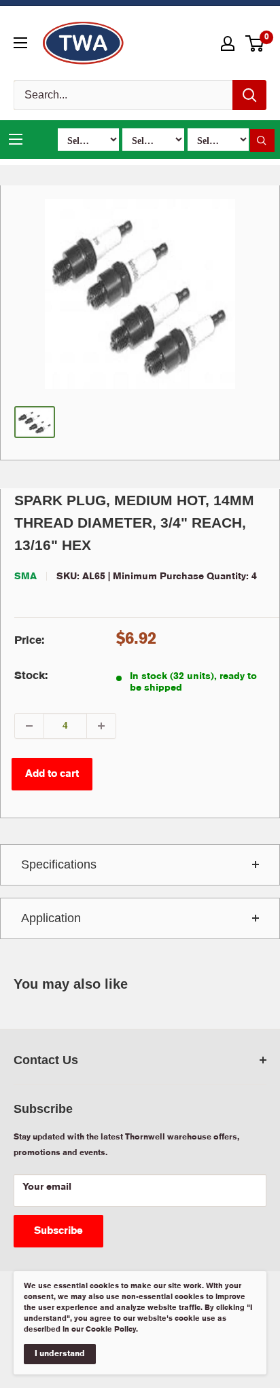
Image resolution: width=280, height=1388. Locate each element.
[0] (255, 43)
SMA (25, 576)
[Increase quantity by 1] (101, 726)
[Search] (249, 95)
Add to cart (52, 774)
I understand (60, 1353)
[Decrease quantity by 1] (29, 726)
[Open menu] (20, 42)
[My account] (227, 43)
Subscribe (58, 1231)
